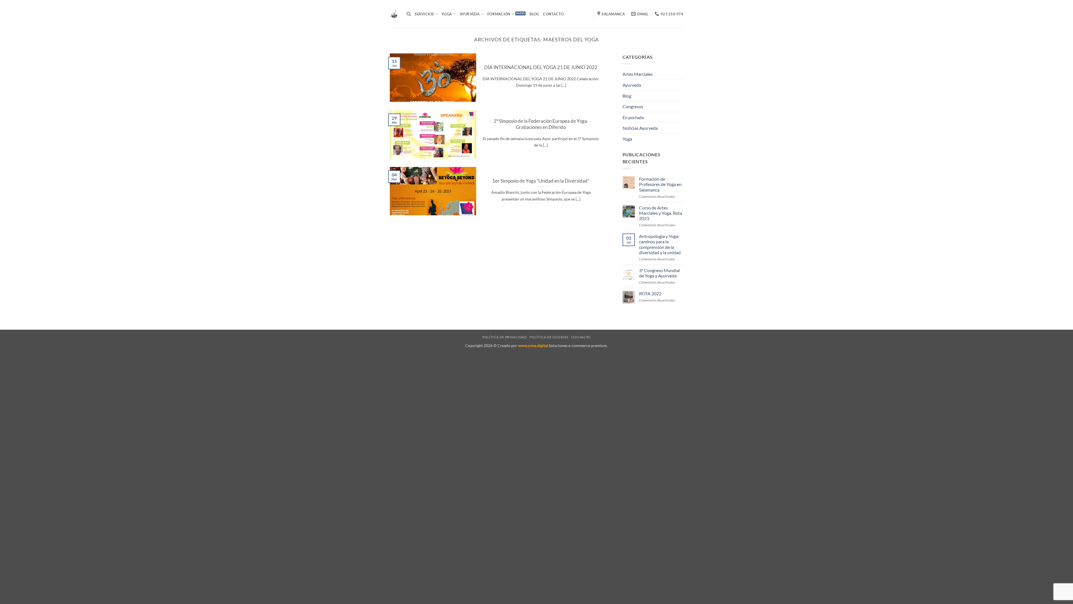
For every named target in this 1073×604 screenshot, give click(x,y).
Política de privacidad (504, 337)
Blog (534, 14)
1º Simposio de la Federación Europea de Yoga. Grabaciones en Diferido (540, 124)
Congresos (633, 106)
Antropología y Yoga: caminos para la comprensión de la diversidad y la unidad (660, 244)
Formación (498, 14)
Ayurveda (632, 85)
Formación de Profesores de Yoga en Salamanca (660, 184)
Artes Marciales (638, 74)
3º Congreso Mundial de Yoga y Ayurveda (659, 273)
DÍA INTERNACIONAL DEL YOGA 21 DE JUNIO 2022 (540, 67)
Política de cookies (549, 337)
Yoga (446, 14)
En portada (633, 117)
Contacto (553, 14)
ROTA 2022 (650, 293)
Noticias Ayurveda (640, 128)
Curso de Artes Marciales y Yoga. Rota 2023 (660, 213)
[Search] (409, 14)
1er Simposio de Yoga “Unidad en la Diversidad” (540, 181)
